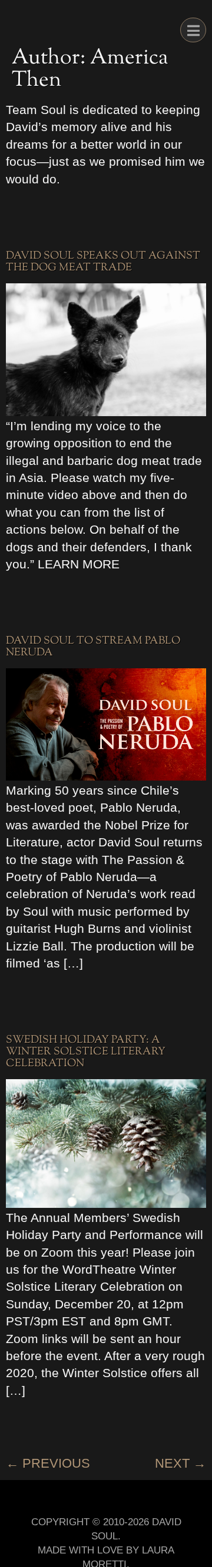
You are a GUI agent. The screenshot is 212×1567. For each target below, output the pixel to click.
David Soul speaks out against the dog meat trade (103, 262)
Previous (48, 1463)
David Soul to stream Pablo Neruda (93, 647)
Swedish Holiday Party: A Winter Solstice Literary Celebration (85, 1052)
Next (180, 1463)
